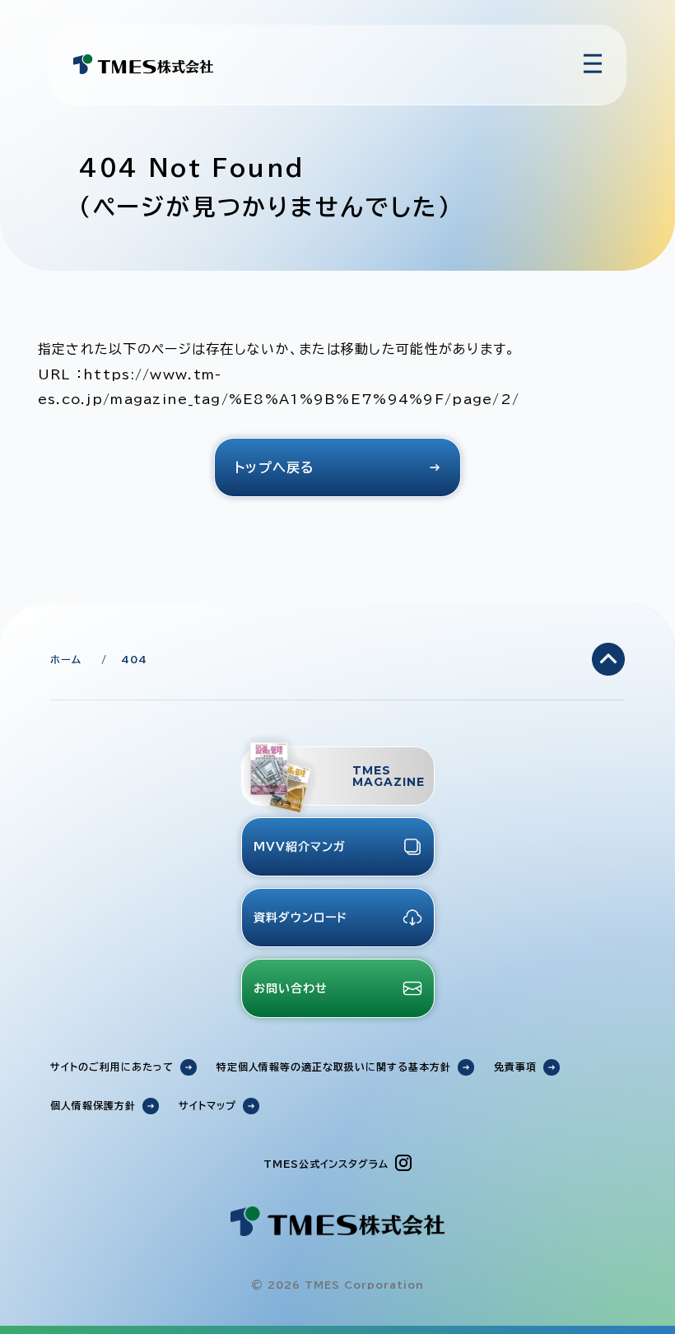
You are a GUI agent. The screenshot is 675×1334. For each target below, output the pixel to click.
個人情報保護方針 (93, 1105)
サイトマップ (207, 1105)
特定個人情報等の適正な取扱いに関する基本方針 (333, 1066)
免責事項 (515, 1066)
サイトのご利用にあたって (112, 1066)
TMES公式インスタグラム (326, 1164)
